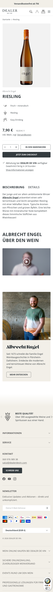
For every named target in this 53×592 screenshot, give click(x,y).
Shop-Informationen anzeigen (20, 170)
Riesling (16, 20)
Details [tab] (34, 187)
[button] (43, 12)
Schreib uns (12, 470)
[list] (26, 55)
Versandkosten (24, 134)
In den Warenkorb (35, 147)
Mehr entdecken (19, 374)
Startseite (6, 20)
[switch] (47, 588)
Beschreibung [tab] (13, 187)
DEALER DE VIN (15, 538)
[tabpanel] (26, 206)
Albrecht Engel (9, 91)
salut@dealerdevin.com (14, 462)
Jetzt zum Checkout (26, 154)
